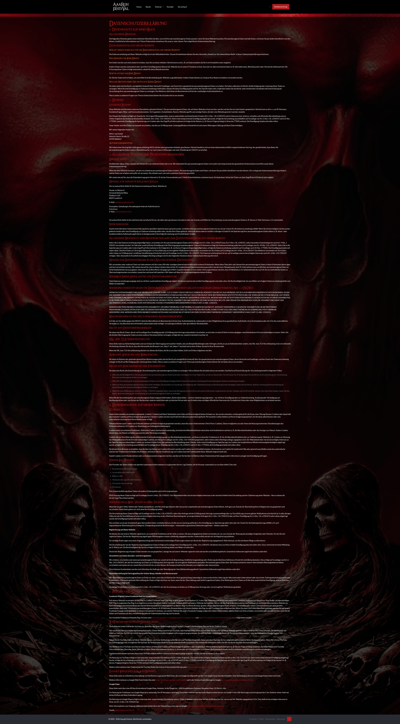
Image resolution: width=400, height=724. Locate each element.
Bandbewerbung (280, 7)
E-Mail (261, 719)
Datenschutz (270, 719)
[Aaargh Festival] (121, 7)
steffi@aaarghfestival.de (124, 202)
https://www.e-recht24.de (125, 710)
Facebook (253, 719)
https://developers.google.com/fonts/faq (171, 680)
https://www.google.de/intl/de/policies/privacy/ (205, 706)
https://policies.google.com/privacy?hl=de (203, 667)
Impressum (281, 719)
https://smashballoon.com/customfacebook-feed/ (218, 618)
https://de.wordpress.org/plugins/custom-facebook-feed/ (173, 618)
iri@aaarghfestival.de (123, 212)
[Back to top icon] (289, 719)
